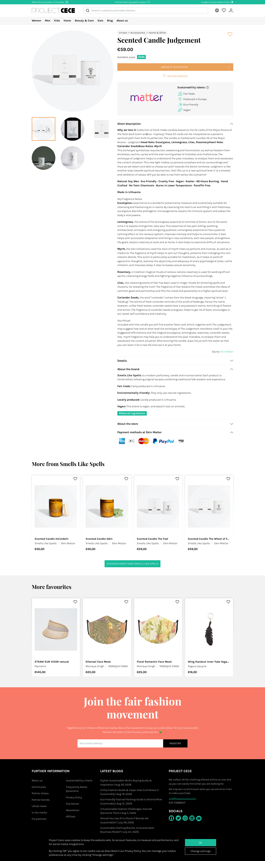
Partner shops (40, 793)
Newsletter (72, 810)
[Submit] (87, 11)
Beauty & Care (84, 20)
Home (67, 20)
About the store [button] (127, 423)
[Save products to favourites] (230, 34)
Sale (100, 20)
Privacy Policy (74, 797)
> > (142, 32)
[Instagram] (185, 818)
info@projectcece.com (182, 798)
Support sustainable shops (215, 2)
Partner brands (41, 799)
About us (122, 20)
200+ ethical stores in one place (48, 2)
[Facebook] (171, 818)
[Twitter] (178, 818)
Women (36, 20)
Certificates (39, 787)
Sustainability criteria (79, 780)
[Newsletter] (199, 818)
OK (200, 842)
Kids (57, 20)
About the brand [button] (128, 369)
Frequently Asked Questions (76, 789)
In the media (39, 812)
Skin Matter (226, 351)
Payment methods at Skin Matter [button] (139, 432)
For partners (39, 818)
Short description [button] (129, 123)
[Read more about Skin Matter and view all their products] (147, 97)
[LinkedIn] (192, 818)
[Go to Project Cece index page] (53, 10)
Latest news (39, 806)
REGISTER (175, 743)
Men (47, 20)
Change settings (201, 851)
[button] (204, 87)
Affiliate (70, 816)
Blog (110, 20)
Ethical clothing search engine (131, 2)
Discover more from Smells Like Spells (132, 563)
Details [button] (122, 360)
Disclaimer (72, 803)
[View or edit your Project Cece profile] (231, 10)
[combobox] (145, 10)
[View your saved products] (223, 10)
